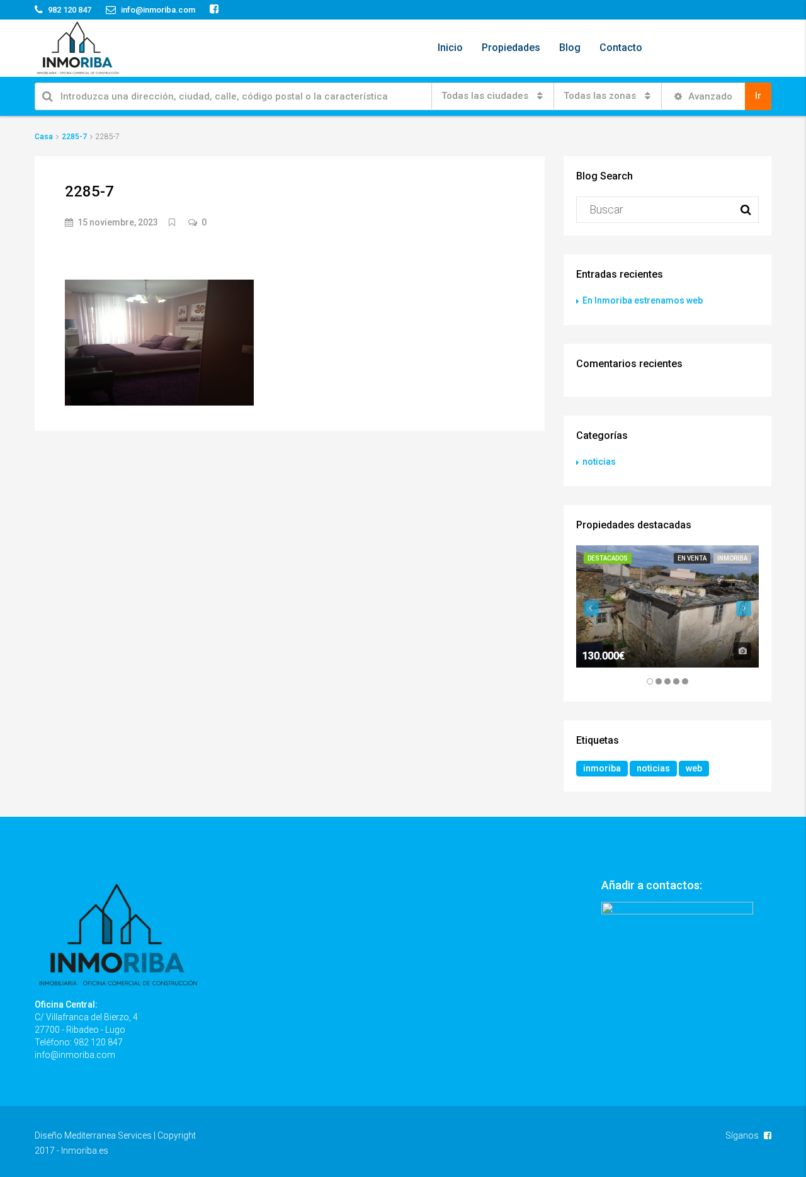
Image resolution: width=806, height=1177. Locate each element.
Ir (758, 96)
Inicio (450, 48)
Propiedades (511, 48)
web (694, 768)
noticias (599, 462)
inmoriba (602, 768)
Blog (570, 48)
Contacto (620, 48)
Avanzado (709, 96)
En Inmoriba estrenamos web (642, 300)
